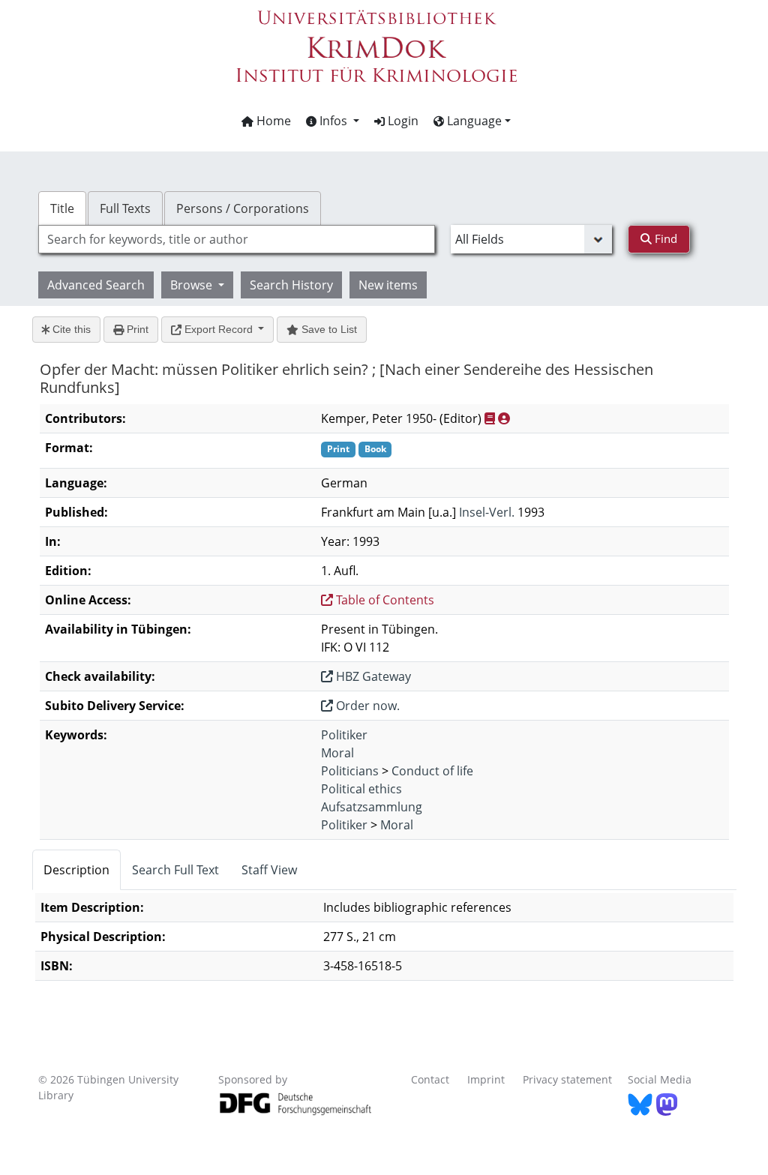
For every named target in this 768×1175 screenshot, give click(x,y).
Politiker (344, 735)
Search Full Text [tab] (175, 870)
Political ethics (361, 789)
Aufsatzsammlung (371, 807)
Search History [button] (291, 285)
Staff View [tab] (269, 870)
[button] (332, 120)
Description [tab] (77, 870)
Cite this (70, 329)
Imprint (486, 1079)
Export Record (219, 329)
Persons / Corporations (242, 208)
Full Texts (125, 208)
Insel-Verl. (486, 512)
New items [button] (388, 285)
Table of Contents (383, 600)
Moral (337, 753)
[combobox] (236, 239)
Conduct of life (432, 771)
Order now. (366, 705)
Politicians (350, 771)
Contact (430, 1079)
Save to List (327, 329)
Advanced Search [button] (96, 285)
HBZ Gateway (372, 676)
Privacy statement (567, 1079)
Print (136, 329)
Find (664, 238)
